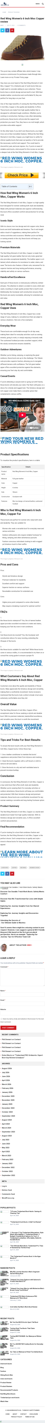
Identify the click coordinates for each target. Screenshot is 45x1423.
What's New (4, 1401)
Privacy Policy (16, 1417)
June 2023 (6, 1144)
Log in (4, 1186)
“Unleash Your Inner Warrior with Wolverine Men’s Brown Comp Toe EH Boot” (27, 1289)
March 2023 (6, 1156)
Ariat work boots (6, 1364)
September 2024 (8, 1116)
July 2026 (5, 1072)
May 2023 (5, 1148)
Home (4, 12)
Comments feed (8, 1194)
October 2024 (7, 1112)
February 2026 (7, 1088)
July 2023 (5, 1140)
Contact (17, 1039)
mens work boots (6, 1379)
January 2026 (7, 1092)
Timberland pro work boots (9, 1397)
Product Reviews (13, 12)
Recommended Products (9, 1390)
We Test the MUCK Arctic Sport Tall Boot (24, 1322)
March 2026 (6, 1084)
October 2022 (7, 1171)
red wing (23, 867)
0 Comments (21, 25)
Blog (2, 1367)
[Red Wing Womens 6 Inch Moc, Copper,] (22, 161)
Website (3, 1009)
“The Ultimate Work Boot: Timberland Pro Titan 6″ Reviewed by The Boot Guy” (26, 1246)
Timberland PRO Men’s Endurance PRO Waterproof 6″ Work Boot (23, 1297)
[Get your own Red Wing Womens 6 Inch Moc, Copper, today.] (22, 178)
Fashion (3, 1371)
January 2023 (7, 1164)
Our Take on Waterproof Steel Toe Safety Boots (26, 1352)
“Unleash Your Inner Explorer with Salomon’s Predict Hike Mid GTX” (25, 1280)
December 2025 (8, 1096)
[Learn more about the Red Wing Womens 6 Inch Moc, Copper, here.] (22, 861)
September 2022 (8, 1175)
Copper (14, 867)
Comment (4, 967)
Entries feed (7, 1190)
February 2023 (7, 1159)
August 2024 (7, 1120)
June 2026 (6, 1076)
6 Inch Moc (4, 867)
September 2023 (8, 1132)
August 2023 (7, 1136)
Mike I (2, 25)
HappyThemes (34, 1410)
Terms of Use (29, 1417)
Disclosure (34, 1414)
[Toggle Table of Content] (29, 186)
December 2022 (8, 1167)
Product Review (5, 1382)
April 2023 (6, 1152)
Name (3, 991)
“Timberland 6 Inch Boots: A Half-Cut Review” (25, 1222)
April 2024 (6, 1124)
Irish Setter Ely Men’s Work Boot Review (23, 1307)
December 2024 (8, 1108)
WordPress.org (8, 1198)
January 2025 (7, 1104)
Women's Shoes (34, 867)
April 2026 (6, 1080)
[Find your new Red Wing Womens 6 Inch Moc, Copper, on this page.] (22, 447)
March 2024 (6, 1128)
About (15, 1414)
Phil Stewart (7, 1039)
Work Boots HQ (15, 1410)
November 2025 (8, 1100)
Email (2, 1000)
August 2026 (7, 1068)
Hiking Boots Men (6, 1375)
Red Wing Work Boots (7, 1394)
